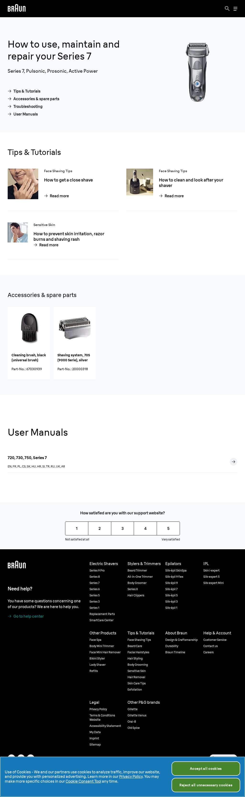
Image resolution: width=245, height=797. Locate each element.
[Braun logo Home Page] (17, 8)
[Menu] (235, 9)
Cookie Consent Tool (83, 781)
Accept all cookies (206, 768)
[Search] (227, 8)
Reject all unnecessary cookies (206, 785)
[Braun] (17, 8)
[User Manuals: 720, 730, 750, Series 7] (233, 462)
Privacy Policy (131, 776)
